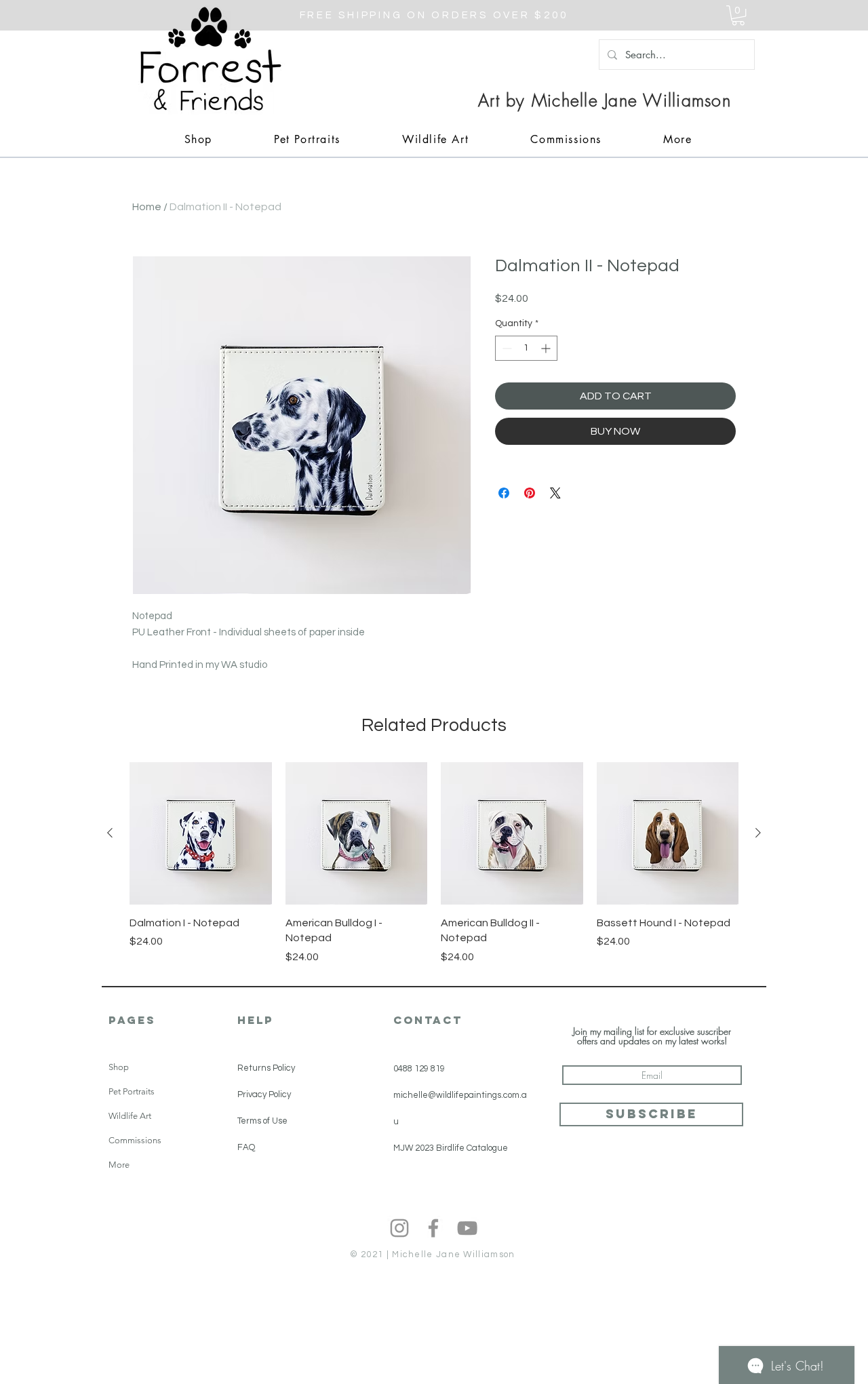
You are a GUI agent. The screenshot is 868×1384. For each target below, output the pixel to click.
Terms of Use (262, 1121)
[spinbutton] (526, 348)
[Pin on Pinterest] (529, 493)
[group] (434, 863)
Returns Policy (266, 1068)
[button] (738, 15)
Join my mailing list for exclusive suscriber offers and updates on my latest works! (652, 1036)
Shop (118, 1067)
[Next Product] (758, 833)
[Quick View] (201, 833)
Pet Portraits (131, 1091)
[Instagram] (399, 1228)
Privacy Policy (264, 1094)
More (119, 1165)
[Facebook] (433, 1228)
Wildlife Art (129, 1116)
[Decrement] (505, 348)
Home (146, 206)
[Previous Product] (110, 833)
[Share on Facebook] (504, 493)
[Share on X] (555, 493)
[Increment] (546, 348)
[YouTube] (467, 1228)
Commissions (134, 1140)
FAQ (246, 1147)
